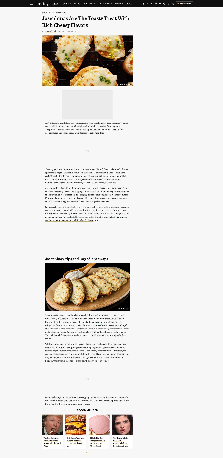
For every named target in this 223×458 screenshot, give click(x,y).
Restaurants (105, 3)
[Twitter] (147, 4)
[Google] (168, 4)
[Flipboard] (152, 4)
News (77, 3)
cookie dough (98, 321)
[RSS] (173, 4)
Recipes (67, 3)
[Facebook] (143, 4)
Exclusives (89, 3)
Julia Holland (50, 31)
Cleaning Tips (59, 12)
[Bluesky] (160, 4)
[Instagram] (164, 4)
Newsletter (186, 3)
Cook (129, 3)
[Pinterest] (156, 4)
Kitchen (119, 3)
